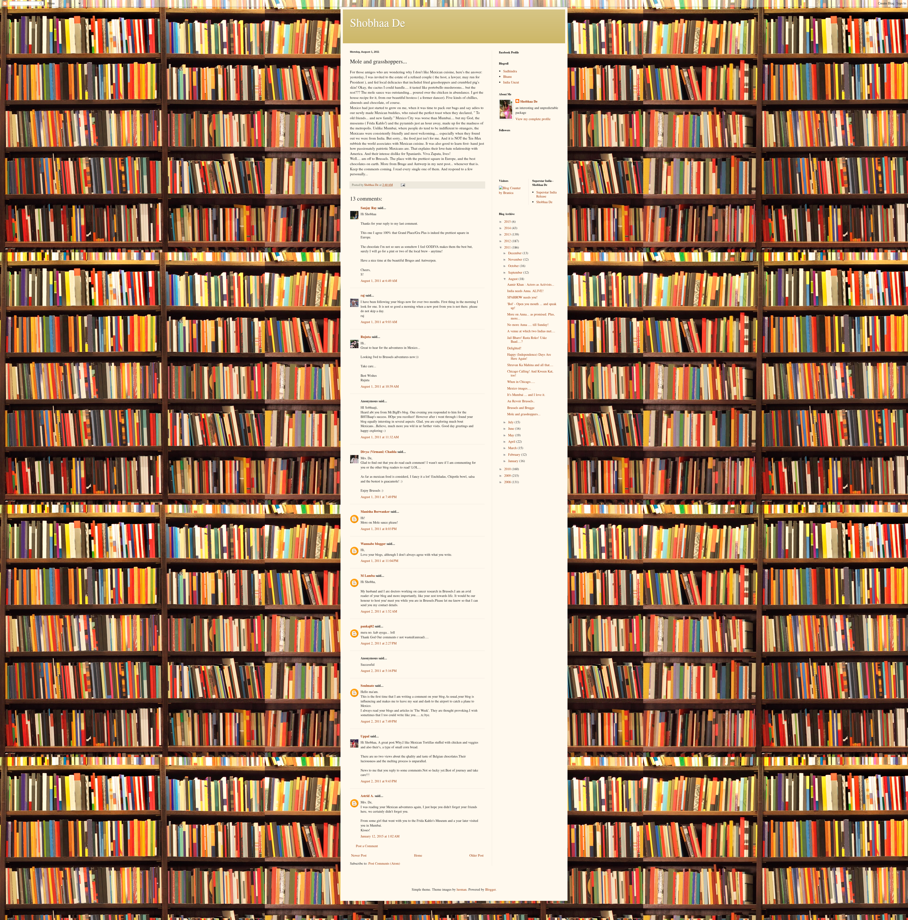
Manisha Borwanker (375, 511)
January (513, 461)
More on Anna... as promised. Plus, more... (531, 316)
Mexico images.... (519, 388)
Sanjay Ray (369, 207)
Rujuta (366, 336)
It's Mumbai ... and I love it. (526, 394)
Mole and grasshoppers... (524, 414)
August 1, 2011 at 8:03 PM (379, 528)
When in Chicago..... (521, 381)
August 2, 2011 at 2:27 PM (379, 643)
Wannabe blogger (373, 543)
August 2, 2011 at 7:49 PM (379, 721)
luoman (462, 889)
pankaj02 (367, 626)
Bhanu (507, 76)
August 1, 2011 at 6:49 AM (379, 280)
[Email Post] (402, 185)
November (515, 259)
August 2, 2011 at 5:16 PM (379, 670)
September (515, 272)
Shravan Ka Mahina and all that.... (530, 365)
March (513, 448)
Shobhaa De (377, 22)
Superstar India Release (546, 194)
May (511, 435)
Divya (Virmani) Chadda (379, 451)
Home (418, 855)
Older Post (476, 855)
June (511, 428)
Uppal (365, 736)
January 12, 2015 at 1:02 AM (380, 836)
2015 (508, 221)
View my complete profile (532, 119)
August (513, 278)
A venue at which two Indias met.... (531, 331)
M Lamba (368, 575)
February (514, 454)
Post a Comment (367, 846)
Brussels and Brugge (520, 407)
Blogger (490, 889)
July (511, 422)
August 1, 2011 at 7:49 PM (379, 497)
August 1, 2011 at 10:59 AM (380, 386)
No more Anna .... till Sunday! (528, 324)
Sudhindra (510, 71)
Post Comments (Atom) (384, 863)
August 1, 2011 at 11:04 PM (379, 560)
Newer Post (359, 855)
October (514, 265)
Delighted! (514, 348)
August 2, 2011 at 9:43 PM (379, 781)
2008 (508, 482)
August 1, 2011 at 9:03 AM (379, 322)
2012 (508, 241)
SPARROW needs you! (522, 297)
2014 (508, 228)
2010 (508, 469)
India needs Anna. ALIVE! (525, 291)
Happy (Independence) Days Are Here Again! (529, 356)
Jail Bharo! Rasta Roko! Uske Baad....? (527, 339)
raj (363, 295)
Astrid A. (367, 795)
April (512, 441)
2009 (508, 475)
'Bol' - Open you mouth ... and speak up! (531, 306)
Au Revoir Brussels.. (521, 401)
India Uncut (511, 82)
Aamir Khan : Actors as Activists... (530, 284)
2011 (508, 247)
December (515, 253)
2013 (508, 234)
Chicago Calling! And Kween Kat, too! (530, 373)
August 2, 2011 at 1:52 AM (379, 611)
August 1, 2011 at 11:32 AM (380, 437)
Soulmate (368, 685)
